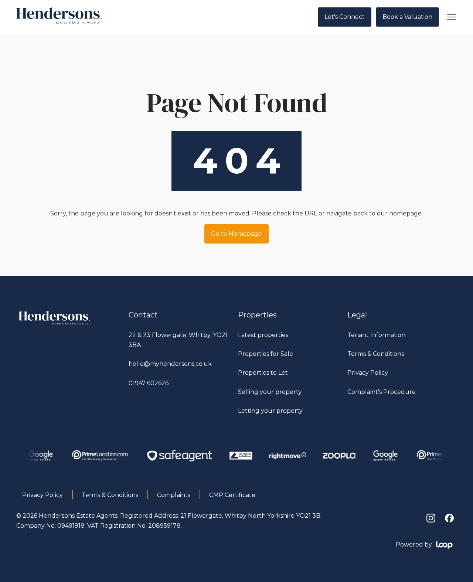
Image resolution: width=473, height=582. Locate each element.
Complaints (173, 494)
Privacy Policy (367, 372)
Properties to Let (263, 372)
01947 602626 (149, 383)
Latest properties (263, 334)
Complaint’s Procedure (381, 391)
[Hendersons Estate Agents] (54, 325)
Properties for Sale (265, 353)
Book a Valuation (407, 16)
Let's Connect (344, 16)
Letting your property (270, 410)
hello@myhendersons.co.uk (170, 363)
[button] (451, 17)
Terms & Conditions (375, 353)
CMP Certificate (232, 494)
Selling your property (270, 391)
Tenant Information (376, 334)
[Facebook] (449, 518)
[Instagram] (430, 518)
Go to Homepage (236, 233)
